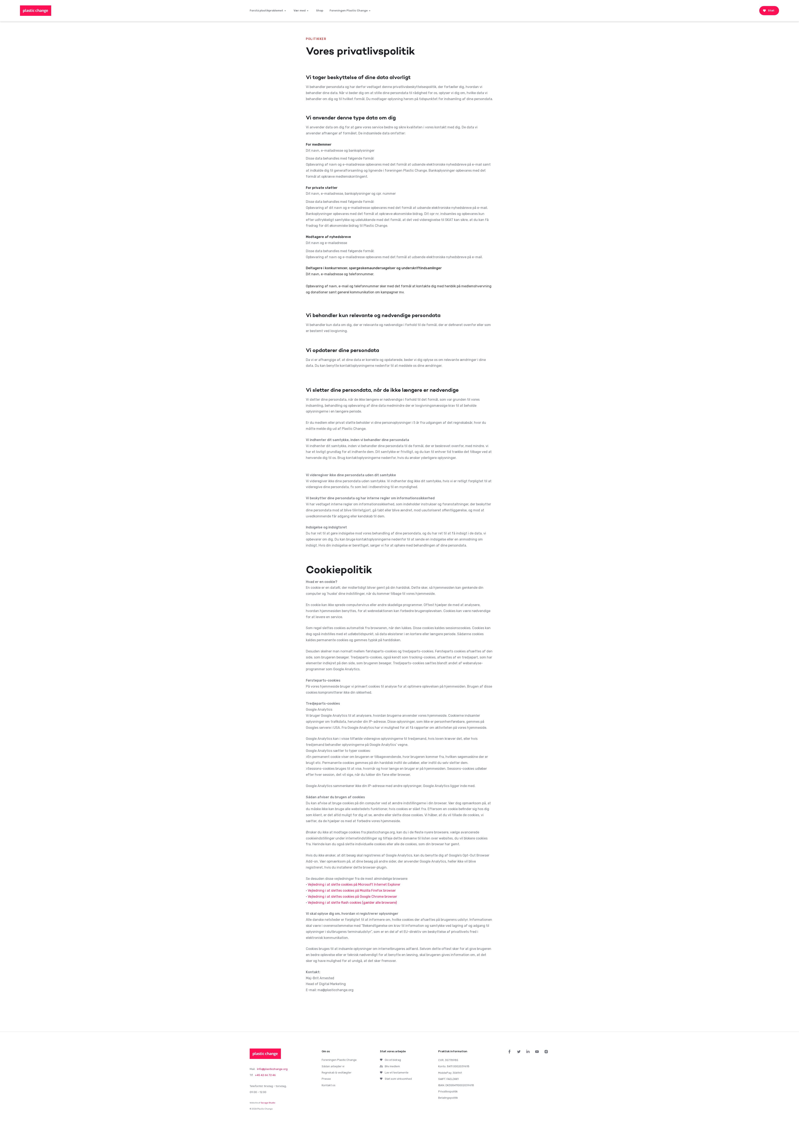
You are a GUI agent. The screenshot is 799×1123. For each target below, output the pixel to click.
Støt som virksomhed (398, 1078)
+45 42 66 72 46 (265, 1075)
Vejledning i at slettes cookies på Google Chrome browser (352, 897)
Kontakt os (328, 1085)
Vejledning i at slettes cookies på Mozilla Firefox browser (352, 890)
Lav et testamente (396, 1072)
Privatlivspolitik (448, 1091)
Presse (326, 1078)
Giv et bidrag (393, 1059)
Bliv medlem (392, 1066)
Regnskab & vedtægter (336, 1072)
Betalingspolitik (448, 1097)
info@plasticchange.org (272, 1069)
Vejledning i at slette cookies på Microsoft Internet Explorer (354, 884)
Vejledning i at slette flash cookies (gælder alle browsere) (352, 903)
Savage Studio (268, 1103)
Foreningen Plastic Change (339, 1059)
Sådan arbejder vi (333, 1066)
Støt (771, 10)
